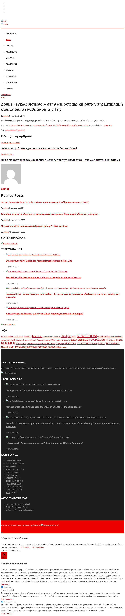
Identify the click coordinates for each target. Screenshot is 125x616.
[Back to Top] (2, 532)
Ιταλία (113, 340)
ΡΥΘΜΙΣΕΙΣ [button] (25, 547)
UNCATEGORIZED (13, 463)
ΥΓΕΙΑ (8, 39)
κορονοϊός (53, 346)
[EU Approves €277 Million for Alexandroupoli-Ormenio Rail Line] (33, 255)
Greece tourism (47, 336)
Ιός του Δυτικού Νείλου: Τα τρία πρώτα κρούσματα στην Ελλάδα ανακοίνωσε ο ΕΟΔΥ (45, 202)
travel (21, 340)
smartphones (103, 336)
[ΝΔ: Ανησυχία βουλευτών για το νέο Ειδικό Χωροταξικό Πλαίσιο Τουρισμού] (37, 308)
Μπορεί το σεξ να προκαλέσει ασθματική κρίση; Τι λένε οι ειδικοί (34, 226)
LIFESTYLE (10, 58)
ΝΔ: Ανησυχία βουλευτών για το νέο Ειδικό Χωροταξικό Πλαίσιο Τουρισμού (44, 314)
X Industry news (29, 340)
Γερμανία (59, 340)
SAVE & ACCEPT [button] (7, 613)
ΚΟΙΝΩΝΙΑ (119, 340)
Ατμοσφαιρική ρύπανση (15, 130)
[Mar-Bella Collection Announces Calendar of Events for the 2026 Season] (36, 271)
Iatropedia (108, 125)
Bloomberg (9, 337)
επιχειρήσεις (29, 346)
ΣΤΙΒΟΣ (101, 343)
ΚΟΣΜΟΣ (9, 70)
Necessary (8, 587)
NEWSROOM (87, 335)
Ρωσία (94, 343)
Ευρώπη (101, 339)
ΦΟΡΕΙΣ (18, 347)
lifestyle (66, 336)
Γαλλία (53, 340)
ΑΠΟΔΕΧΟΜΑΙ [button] (38, 547)
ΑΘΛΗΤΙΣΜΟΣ (11, 64)
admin (6, 116)
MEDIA (73, 336)
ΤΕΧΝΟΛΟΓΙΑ (11, 82)
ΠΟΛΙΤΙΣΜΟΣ (11, 52)
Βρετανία (46, 340)
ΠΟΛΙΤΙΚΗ (70, 343)
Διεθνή (74, 339)
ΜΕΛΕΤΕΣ (30, 344)
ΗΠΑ (108, 339)
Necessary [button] (5, 584)
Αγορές (40, 340)
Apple (3, 336)
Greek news (56, 336)
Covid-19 (28, 336)
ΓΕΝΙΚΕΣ (9, 88)
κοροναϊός (41, 346)
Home (3, 94)
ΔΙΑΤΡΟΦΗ (67, 340)
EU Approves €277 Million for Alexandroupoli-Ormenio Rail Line (39, 261)
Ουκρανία (60, 343)
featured (37, 336)
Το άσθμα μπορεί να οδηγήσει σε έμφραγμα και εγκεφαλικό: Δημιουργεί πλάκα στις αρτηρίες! (49, 214)
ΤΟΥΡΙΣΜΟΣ (11, 76)
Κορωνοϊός (21, 343)
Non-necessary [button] (7, 599)
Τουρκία (4, 347)
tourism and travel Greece (10, 340)
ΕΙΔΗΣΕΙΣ (83, 339)
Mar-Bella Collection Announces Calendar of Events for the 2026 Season (43, 277)
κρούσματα (63, 347)
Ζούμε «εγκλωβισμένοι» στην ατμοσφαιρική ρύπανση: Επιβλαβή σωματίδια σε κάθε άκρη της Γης (48, 125)
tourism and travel (116, 337)
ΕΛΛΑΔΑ (93, 339)
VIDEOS (9, 466)
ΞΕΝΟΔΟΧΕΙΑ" (37, 344)
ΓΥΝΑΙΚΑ (9, 46)
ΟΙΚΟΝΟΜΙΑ (11, 33)
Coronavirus (19, 336)
